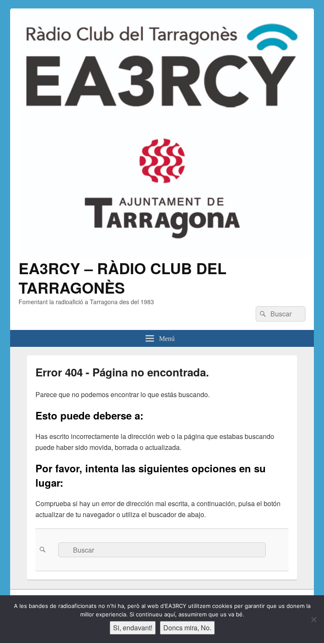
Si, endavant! (132, 627)
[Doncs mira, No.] (313, 619)
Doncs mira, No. (187, 627)
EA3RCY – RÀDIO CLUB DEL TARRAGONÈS (123, 277)
